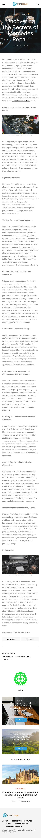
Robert (14, 801)
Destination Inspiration (20, 733)
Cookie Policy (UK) (14, 826)
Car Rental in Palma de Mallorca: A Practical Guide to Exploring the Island (20, 795)
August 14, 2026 (24, 801)
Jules (26, 46)
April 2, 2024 (17, 46)
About (5, 821)
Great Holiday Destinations (21, 735)
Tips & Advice (25, 14)
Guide (8, 824)
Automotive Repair (23, 657)
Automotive (14, 14)
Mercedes (8, 659)
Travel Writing (21, 824)
